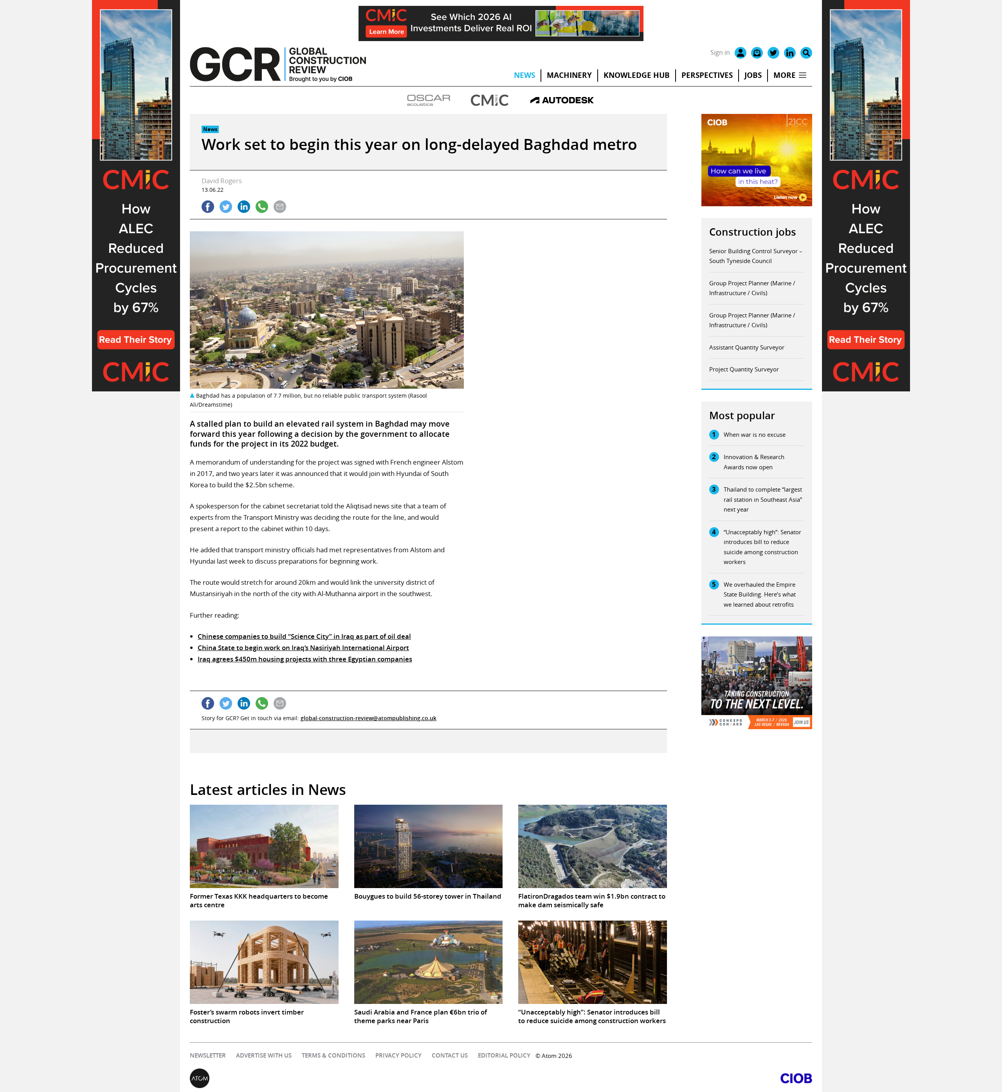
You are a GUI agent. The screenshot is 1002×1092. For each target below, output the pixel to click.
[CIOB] (656, 1078)
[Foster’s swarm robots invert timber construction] (264, 962)
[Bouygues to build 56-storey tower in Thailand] (428, 846)
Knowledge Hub (637, 75)
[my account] (740, 53)
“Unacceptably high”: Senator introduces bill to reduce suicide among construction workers (762, 547)
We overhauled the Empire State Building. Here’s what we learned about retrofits (760, 594)
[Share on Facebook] (208, 206)
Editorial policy (504, 1055)
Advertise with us (264, 1055)
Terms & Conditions (333, 1055)
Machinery (569, 75)
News (524, 75)
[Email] (757, 53)
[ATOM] (345, 1078)
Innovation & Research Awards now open (754, 462)
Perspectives (707, 75)
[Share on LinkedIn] (244, 206)
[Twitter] (773, 53)
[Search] (806, 53)
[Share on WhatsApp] (262, 206)
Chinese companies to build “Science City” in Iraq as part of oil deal (304, 636)
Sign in (720, 52)
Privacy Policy (398, 1055)
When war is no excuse (755, 434)
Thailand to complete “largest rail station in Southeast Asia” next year (763, 499)
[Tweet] (226, 206)
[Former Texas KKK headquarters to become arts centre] (264, 846)
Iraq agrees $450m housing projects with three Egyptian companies (305, 658)
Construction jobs (752, 232)
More (784, 75)
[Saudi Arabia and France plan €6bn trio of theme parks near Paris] (428, 962)
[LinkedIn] (790, 53)
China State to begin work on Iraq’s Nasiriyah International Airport (303, 647)
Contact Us (450, 1055)
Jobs (753, 75)
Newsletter (208, 1055)
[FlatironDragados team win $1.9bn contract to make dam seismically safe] (592, 846)
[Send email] (280, 206)
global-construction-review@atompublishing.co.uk (368, 718)
